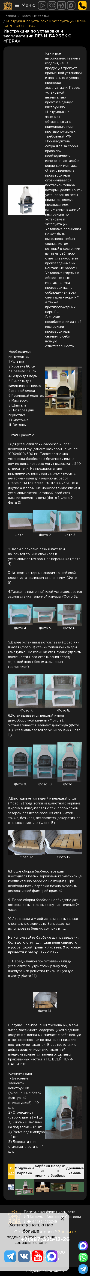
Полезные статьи (35, 16)
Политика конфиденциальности (49, 1212)
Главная (10, 16)
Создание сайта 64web (45, 1271)
